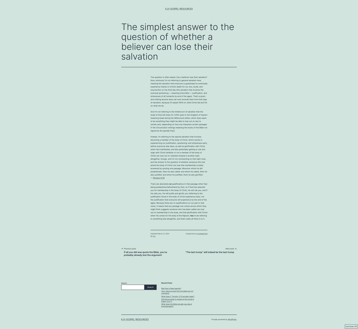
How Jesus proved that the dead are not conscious (177, 292)
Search (124, 283)
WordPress (232, 319)
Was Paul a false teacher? (171, 288)
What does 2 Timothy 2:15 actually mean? (177, 296)
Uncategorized (202, 234)
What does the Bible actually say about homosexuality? (176, 305)
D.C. (154, 236)
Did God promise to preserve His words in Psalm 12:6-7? (177, 300)
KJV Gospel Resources (179, 8)
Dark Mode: (350, 326)
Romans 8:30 (159, 178)
